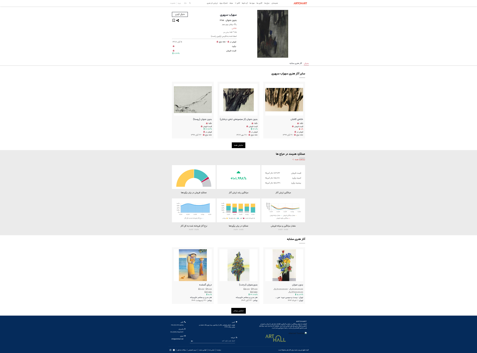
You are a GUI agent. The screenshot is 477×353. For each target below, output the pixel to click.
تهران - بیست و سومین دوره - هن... (289, 297)
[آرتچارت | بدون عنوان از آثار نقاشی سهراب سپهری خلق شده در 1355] (272, 34)
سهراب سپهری (228, 15)
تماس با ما (211, 350)
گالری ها (259, 3)
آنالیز (238, 3)
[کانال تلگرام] (174, 350)
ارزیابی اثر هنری (212, 3)
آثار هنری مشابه (296, 63)
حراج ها (267, 3)
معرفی (306, 63)
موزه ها (252, 3)
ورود (179, 3)
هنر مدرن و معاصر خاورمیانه (247, 297)
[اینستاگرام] (170, 350)
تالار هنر (288, 350)
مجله (231, 3)
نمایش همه (238, 145)
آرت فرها (245, 3)
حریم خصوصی (192, 350)
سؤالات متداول (181, 350)
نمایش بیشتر (238, 310)
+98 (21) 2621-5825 (177, 325)
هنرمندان (275, 3)
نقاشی (234, 28)
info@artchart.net (177, 339)
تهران (301, 300)
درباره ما (219, 350)
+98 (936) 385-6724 (176, 332)
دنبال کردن (180, 14)
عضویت (172, 3)
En (185, 3)
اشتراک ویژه (224, 3)
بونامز (255, 300)
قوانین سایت (202, 350)
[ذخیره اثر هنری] (174, 20)
